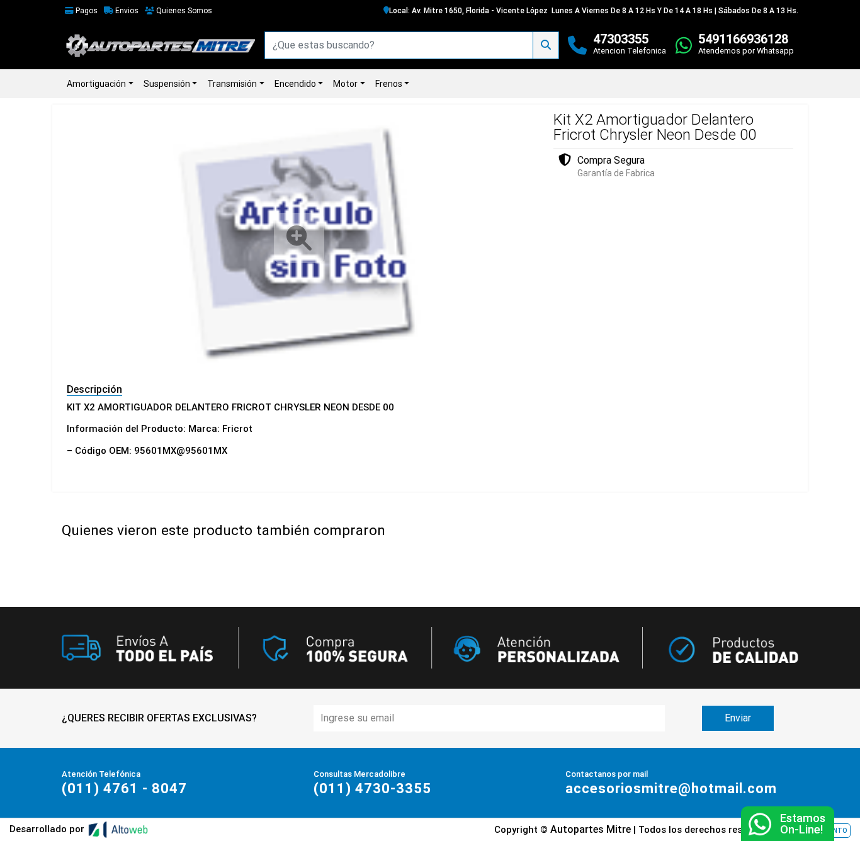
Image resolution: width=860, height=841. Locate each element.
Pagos (86, 10)
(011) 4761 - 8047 (124, 788)
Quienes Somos (183, 10)
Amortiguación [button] (96, 84)
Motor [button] (345, 84)
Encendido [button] (295, 84)
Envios (126, 10)
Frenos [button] (388, 84)
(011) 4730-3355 (372, 788)
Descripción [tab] (94, 389)
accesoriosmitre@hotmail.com (671, 788)
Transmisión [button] (232, 84)
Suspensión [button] (167, 84)
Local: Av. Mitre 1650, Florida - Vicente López (468, 10)
